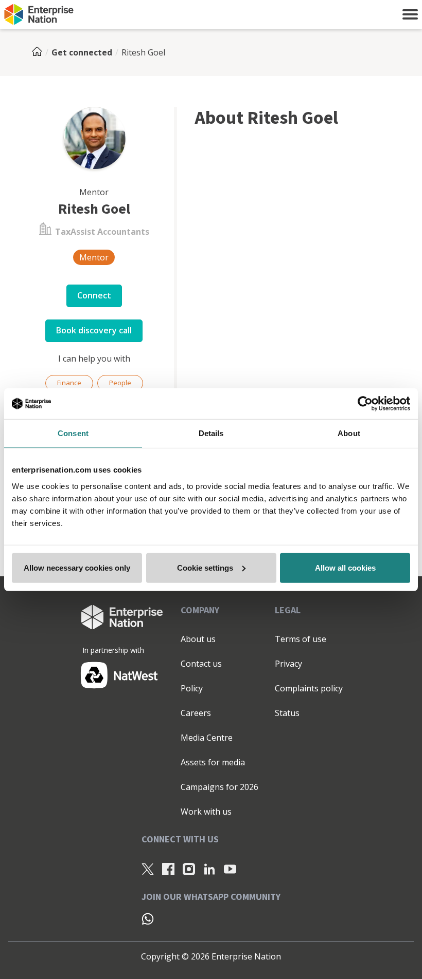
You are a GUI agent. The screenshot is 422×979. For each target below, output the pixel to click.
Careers (196, 713)
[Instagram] (189, 869)
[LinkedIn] (209, 869)
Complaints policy (309, 688)
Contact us (201, 663)
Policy (192, 688)
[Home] (40, 52)
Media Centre (207, 737)
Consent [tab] (73, 433)
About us (198, 639)
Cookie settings (205, 567)
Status (287, 713)
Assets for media (213, 762)
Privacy (288, 663)
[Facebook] (168, 869)
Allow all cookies (345, 567)
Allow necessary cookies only (77, 567)
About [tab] (349, 433)
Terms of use (300, 639)
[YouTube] (230, 869)
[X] (148, 869)
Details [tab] (211, 433)
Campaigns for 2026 (219, 787)
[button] (410, 14)
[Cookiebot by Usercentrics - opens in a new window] (365, 403)
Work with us (206, 811)
